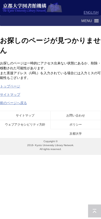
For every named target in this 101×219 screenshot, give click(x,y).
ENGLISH (91, 13)
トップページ (10, 86)
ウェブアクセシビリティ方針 (25, 124)
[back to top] (94, 210)
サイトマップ (10, 95)
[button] (86, 21)
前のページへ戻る (13, 103)
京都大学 (75, 133)
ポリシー (75, 124)
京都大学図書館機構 (32, 8)
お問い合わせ (75, 115)
